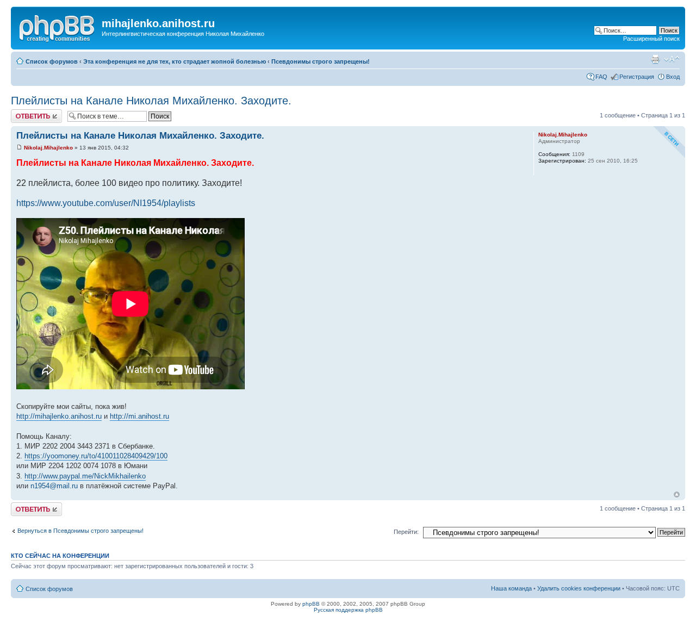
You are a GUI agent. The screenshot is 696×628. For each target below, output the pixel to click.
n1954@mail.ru (54, 486)
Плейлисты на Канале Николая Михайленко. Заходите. (151, 101)
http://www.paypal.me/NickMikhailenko (85, 476)
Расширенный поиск (651, 38)
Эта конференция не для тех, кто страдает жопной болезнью (174, 61)
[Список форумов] (58, 26)
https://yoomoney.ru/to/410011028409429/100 (95, 456)
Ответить (24, 112)
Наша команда (511, 588)
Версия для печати (655, 59)
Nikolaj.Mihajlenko (48, 148)
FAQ (601, 76)
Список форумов (52, 61)
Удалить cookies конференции (578, 588)
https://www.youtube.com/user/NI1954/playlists (105, 203)
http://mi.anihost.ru (139, 416)
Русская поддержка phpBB (348, 610)
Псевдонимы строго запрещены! (320, 61)
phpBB (311, 604)
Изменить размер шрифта (672, 59)
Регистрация (636, 76)
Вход (673, 76)
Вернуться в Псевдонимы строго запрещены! (80, 530)
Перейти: (406, 531)
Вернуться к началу (677, 495)
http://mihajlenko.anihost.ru (59, 416)
